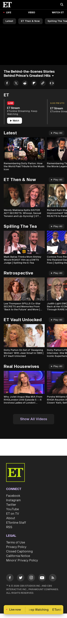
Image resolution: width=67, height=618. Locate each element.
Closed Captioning (19, 551)
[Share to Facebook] (7, 84)
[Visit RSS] (52, 578)
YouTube (12, 509)
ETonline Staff (16, 522)
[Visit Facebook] (10, 578)
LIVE (8, 12)
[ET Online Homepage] (8, 4)
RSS (9, 527)
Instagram (13, 500)
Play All (57, 133)
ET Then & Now (30, 21)
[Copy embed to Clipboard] (51, 84)
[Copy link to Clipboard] (42, 84)
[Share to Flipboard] (34, 84)
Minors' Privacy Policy (22, 560)
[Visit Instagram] (31, 578)
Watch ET (58, 12)
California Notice (18, 556)
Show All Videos (33, 419)
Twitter (11, 505)
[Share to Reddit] (25, 84)
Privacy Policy (16, 547)
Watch (16, 121)
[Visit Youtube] (42, 577)
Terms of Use (15, 542)
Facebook (13, 496)
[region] (33, 46)
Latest (9, 21)
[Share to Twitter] (16, 84)
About (10, 518)
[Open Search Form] (61, 5)
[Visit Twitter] (20, 578)
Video (31, 12)
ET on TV (12, 514)
